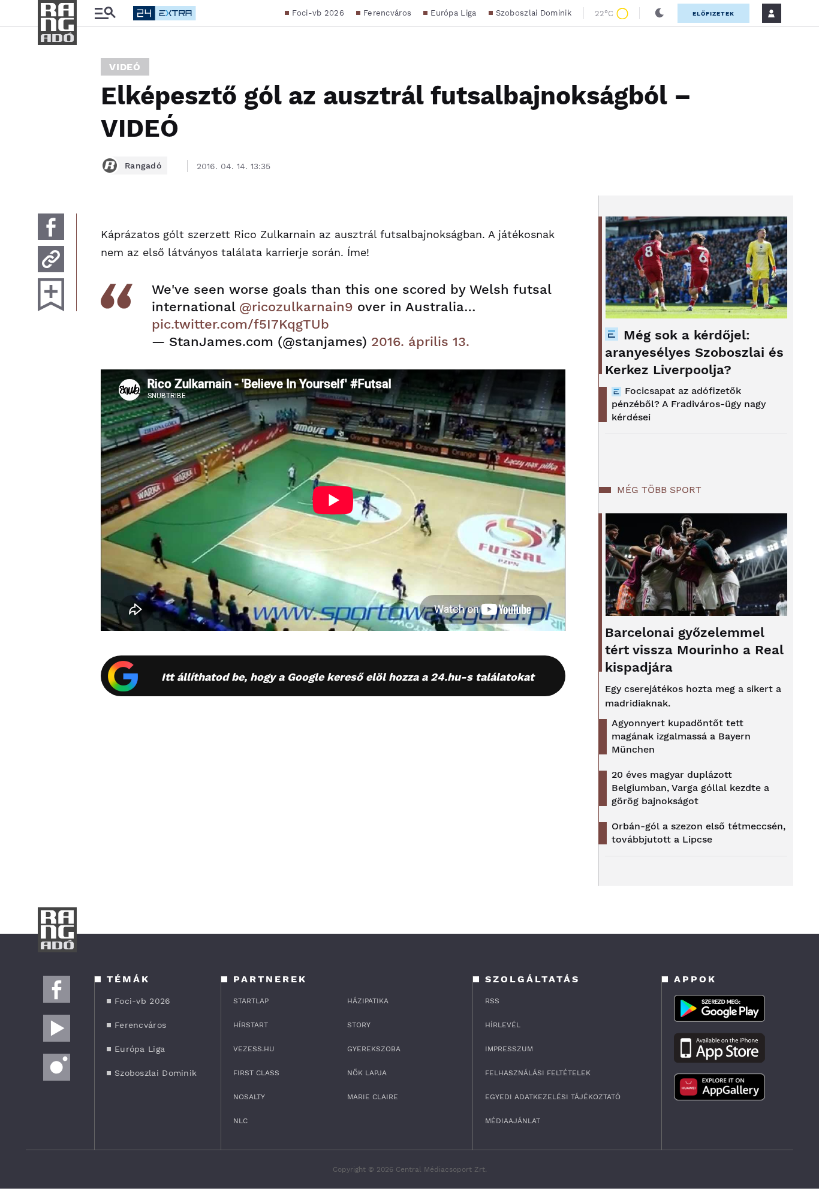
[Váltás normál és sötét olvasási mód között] (659, 13)
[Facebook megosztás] (51, 226)
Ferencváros (387, 12)
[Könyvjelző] (51, 294)
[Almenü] (105, 13)
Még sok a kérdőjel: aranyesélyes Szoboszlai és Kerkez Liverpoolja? (694, 352)
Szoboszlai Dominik (533, 12)
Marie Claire (372, 1097)
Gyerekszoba (374, 1049)
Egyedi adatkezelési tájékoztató (553, 1097)
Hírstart (250, 1025)
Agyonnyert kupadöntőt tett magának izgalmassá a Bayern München (681, 736)
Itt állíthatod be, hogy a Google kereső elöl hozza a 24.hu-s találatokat (347, 676)
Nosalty (249, 1097)
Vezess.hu (254, 1049)
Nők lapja (367, 1073)
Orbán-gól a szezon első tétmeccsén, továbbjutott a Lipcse (698, 832)
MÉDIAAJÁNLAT (512, 1121)
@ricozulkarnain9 (296, 306)
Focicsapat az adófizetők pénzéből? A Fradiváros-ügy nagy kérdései (689, 404)
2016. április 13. (420, 341)
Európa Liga (453, 12)
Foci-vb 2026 (318, 12)
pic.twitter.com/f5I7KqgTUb (240, 324)
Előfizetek (713, 13)
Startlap (251, 1001)
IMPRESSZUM (509, 1049)
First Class (256, 1073)
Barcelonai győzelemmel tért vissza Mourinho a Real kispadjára (694, 650)
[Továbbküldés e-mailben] (51, 259)
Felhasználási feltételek (538, 1073)
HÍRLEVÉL (502, 1025)
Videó (125, 67)
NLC (240, 1121)
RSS (492, 1001)
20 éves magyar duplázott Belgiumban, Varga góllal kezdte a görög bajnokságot (690, 788)
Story (359, 1025)
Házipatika (368, 1001)
